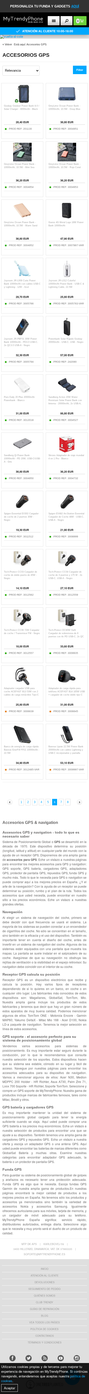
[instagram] (77, 1358)
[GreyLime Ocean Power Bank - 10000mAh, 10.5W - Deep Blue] (67, 101)
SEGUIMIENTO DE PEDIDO (44, 1289)
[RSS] (45, 1358)
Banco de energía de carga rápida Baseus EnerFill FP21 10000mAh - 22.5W (21, 749)
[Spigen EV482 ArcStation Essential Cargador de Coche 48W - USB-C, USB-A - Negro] (67, 509)
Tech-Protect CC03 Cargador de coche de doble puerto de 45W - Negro (20, 575)
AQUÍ (75, 6)
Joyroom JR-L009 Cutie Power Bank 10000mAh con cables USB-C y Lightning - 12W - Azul (22, 283)
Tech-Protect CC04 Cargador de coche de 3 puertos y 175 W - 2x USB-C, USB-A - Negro (65, 575)
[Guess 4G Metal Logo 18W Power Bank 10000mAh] (67, 218)
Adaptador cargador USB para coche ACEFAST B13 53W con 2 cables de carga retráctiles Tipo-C (21, 691)
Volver (8, 44)
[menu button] (54, 20)
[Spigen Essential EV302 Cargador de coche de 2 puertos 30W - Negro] (22, 509)
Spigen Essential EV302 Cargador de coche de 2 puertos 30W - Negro (21, 516)
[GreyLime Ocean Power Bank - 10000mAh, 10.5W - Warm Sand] (22, 218)
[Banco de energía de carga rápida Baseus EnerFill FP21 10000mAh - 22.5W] (22, 742)
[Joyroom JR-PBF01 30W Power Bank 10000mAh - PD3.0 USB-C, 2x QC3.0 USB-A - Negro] (22, 334)
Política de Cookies (44, 1329)
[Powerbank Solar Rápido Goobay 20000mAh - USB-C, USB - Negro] (67, 334)
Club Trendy (44, 1302)
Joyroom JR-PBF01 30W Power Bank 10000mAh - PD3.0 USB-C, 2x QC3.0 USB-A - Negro (21, 342)
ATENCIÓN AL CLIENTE (45, 1275)
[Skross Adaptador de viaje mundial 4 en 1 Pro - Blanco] (67, 451)
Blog (44, 1315)
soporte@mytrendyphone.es (44, 1254)
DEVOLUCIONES (45, 1282)
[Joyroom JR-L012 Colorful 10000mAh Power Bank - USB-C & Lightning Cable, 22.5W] (67, 276)
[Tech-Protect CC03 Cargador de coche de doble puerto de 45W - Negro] (22, 567)
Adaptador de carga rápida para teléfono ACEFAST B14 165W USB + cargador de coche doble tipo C (66, 691)
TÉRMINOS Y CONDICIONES (45, 1342)
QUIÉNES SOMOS (44, 1295)
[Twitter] (28, 1358)
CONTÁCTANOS (44, 1335)
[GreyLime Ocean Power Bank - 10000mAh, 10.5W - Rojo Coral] (67, 160)
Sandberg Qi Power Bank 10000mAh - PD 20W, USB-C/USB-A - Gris (22, 458)
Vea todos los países (44, 1322)
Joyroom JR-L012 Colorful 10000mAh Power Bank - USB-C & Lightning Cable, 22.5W (66, 283)
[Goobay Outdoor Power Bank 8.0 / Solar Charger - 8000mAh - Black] (22, 101)
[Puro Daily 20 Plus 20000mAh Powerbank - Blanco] (22, 393)
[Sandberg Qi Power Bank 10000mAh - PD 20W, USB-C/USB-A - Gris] (22, 451)
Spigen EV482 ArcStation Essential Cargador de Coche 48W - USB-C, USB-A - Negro (66, 516)
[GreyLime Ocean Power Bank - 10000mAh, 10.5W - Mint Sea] (22, 160)
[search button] (67, 20)
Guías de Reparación (44, 1309)
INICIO (44, 1269)
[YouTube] (61, 1358)
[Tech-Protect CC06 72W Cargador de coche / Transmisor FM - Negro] (22, 626)
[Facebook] (12, 1358)
